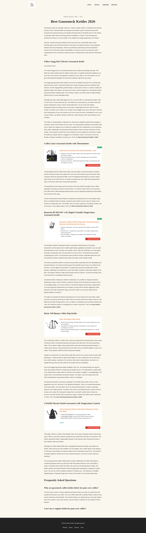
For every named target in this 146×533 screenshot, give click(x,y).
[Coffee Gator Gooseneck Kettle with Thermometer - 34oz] (52, 155)
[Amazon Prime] (79, 422)
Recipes (114, 4)
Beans (97, 4)
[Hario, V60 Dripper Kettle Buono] (52, 324)
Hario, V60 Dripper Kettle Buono (69, 319)
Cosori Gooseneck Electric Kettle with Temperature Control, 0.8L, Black (78, 410)
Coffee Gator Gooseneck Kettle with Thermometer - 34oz (77, 150)
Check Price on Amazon (93, 165)
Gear (89, 4)
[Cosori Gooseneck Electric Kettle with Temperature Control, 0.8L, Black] (52, 414)
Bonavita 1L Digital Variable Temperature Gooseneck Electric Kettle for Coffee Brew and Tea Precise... (79, 223)
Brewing (106, 4)
